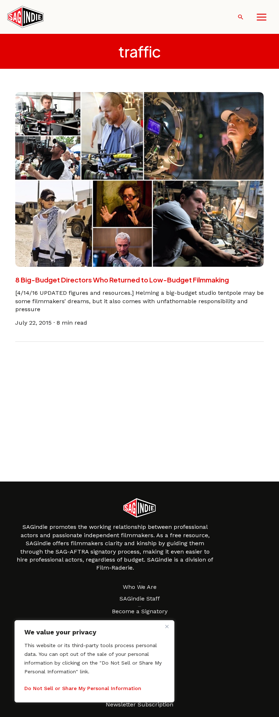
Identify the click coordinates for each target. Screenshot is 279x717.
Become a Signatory (139, 611)
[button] (240, 16)
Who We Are (140, 586)
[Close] (166, 626)
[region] (94, 661)
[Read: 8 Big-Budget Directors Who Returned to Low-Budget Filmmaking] (139, 178)
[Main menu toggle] (261, 17)
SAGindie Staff (140, 598)
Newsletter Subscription (139, 704)
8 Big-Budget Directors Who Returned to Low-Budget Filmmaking (122, 280)
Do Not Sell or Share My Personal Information (82, 688)
